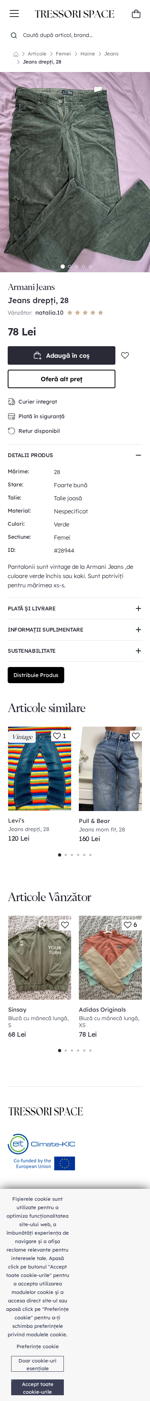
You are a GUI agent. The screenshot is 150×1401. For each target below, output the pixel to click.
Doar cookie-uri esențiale (37, 1364)
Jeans (111, 53)
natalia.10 (49, 312)
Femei (63, 53)
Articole (37, 53)
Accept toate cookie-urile (37, 1388)
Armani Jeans (31, 287)
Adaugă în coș (68, 355)
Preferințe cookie (38, 1346)
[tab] (62, 266)
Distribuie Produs (35, 675)
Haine (87, 53)
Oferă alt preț (61, 379)
